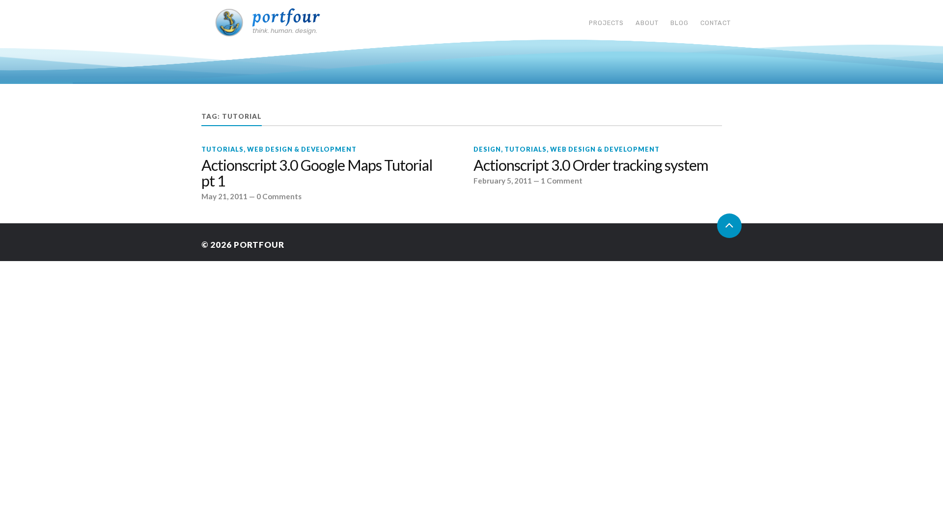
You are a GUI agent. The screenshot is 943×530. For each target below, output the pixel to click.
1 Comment (561, 180)
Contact (715, 22)
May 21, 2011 (224, 196)
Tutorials (222, 149)
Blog (679, 22)
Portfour (286, 17)
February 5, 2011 (502, 180)
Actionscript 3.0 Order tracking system (590, 165)
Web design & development (302, 149)
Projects (606, 22)
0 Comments (279, 196)
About (647, 22)
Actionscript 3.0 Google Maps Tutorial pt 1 (316, 173)
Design (487, 149)
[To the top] (729, 225)
